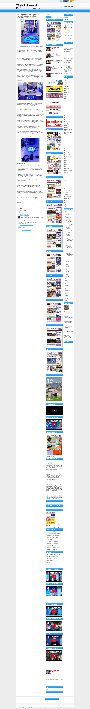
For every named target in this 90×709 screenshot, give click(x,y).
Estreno (65, 137)
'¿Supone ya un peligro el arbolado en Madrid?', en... (69, 254)
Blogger (58, 527)
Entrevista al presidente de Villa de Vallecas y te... (69, 228)
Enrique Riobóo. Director (68, 312)
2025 (66, 213)
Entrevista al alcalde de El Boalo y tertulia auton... (69, 243)
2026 (66, 211)
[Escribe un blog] (18, 202)
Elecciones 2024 (67, 127)
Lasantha (33, 707)
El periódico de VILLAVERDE (52, 558)
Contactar (45, 10)
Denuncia (66, 102)
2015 (66, 290)
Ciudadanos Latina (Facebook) (52, 543)
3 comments (22, 19)
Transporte (66, 192)
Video (65, 204)
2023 (66, 216)
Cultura (22, 10)
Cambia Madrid (67, 88)
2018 (66, 285)
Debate (65, 98)
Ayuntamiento (66, 86)
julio (66, 266)
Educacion (66, 111)
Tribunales (66, 194)
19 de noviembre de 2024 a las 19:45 (26, 225)
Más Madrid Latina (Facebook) (52, 541)
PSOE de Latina (50, 545)
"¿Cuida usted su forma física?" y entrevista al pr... (69, 246)
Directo (65, 106)
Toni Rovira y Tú (67, 190)
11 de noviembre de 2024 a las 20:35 (26, 219)
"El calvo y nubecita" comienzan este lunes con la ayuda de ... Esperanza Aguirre (56, 55)
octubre (67, 261)
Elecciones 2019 (67, 121)
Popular (48, 17)
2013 (66, 293)
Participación (66, 168)
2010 (66, 298)
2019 (66, 283)
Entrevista (66, 135)
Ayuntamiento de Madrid (51, 531)
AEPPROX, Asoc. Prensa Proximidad (53, 554)
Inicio (17, 10)
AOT (65, 80)
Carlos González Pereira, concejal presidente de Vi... (69, 221)
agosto (67, 264)
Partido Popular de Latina (51, 539)
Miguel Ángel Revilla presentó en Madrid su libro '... (69, 224)
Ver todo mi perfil (67, 339)
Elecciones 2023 (67, 125)
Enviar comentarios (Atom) (26, 230)
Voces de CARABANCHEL (51, 564)
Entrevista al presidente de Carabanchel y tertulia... (69, 236)
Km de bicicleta (67, 144)
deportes (65, 104)
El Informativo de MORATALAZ (52, 556)
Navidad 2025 (66, 164)
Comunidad (66, 94)
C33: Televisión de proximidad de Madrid (27, 6)
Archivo (65, 82)
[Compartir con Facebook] (20, 202)
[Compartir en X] (19, 202)
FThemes (24, 707)
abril (66, 271)
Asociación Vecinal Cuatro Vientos (53, 547)
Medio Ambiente (67, 154)
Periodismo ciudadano (68, 170)
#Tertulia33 (66, 78)
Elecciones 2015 (67, 119)
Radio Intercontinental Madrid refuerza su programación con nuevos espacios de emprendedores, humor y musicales (28, 16)
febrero (67, 274)
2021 (66, 280)
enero (67, 276)
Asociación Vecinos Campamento (53, 535)
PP (65, 176)
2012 (66, 295)
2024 (66, 214)
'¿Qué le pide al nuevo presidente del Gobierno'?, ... (69, 239)
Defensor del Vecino (68, 100)
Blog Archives (58, 17)
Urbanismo (66, 202)
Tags (53, 17)
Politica (65, 174)
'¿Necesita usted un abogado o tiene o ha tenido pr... (69, 231)
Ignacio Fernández (23, 215)
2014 (66, 291)
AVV (65, 84)
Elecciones (66, 117)
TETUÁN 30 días (50, 560)
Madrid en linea (67, 150)
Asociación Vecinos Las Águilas (52, 537)
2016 (66, 288)
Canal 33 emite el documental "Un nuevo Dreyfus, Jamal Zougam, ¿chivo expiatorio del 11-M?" (56, 61)
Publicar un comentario (21, 227)
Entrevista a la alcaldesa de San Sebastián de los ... (69, 250)
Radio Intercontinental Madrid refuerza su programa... (69, 258)
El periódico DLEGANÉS (51, 566)
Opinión (65, 166)
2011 (66, 296)
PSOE (65, 178)
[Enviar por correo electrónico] (17, 202)
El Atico (65, 113)
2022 (66, 278)
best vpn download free (61, 707)
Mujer (65, 158)
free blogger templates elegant (52, 707)
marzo (67, 272)
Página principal (49, 701)
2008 (66, 300)
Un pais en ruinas (67, 196)
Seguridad (66, 188)
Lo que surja (66, 148)
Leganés (65, 146)
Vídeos (26, 10)
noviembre (68, 219)
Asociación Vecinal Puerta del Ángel (53, 549)
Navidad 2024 (66, 162)
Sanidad (65, 183)
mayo (67, 269)
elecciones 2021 (67, 123)
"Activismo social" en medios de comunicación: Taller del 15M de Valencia (56, 67)
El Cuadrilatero (67, 115)
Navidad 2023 (66, 160)
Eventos (65, 139)
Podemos (66, 172)
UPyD (65, 200)
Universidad (66, 198)
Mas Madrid (66, 152)
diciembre (67, 217)
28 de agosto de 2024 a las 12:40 (26, 214)
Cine (65, 90)
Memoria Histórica (67, 156)
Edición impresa (38, 10)
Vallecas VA (49, 562)
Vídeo (65, 206)
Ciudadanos (66, 92)
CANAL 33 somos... (49, 678)
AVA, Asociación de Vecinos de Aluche (54, 533)
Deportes (32, 10)
